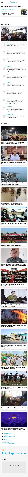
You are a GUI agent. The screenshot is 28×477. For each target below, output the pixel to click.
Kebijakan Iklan (8, 440)
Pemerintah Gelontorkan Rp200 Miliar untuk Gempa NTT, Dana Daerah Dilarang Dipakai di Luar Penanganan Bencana (13, 347)
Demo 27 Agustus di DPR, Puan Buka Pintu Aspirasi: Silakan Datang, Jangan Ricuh (13, 305)
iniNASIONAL (11, 9)
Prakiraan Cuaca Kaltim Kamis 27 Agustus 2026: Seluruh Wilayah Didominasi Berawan (12, 183)
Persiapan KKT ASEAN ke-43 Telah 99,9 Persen (9, 13)
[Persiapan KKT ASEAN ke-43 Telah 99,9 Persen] (24, 12)
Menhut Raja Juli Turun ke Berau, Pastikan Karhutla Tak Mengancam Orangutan (13, 368)
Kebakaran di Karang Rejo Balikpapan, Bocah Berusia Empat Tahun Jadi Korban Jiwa (12, 408)
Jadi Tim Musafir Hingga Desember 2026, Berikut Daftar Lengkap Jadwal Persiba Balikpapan (16, 53)
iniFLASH (2, 9)
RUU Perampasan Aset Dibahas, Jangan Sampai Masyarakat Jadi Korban (12, 285)
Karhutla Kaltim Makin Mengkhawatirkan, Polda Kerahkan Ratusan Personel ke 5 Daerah (12, 244)
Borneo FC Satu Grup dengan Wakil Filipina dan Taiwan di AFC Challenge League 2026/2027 (15, 109)
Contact (6, 439)
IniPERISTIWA (3, 11)
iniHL (6, 9)
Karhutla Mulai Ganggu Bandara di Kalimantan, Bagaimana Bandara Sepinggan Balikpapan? (15, 101)
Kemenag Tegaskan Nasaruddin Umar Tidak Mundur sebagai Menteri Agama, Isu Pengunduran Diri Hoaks (13, 265)
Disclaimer (6, 442)
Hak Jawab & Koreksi (9, 443)
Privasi (5, 438)
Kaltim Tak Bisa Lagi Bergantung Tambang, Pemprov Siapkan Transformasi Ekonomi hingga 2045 (17, 69)
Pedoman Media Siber (10, 436)
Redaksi (6, 435)
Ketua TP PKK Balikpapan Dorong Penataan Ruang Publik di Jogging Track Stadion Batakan (13, 143)
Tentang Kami (7, 433)
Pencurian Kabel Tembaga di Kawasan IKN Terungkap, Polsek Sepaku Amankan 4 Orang (12, 204)
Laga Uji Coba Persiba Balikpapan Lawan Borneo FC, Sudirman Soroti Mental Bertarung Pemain (16, 77)
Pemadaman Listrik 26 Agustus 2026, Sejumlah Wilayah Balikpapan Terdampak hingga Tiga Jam (13, 428)
